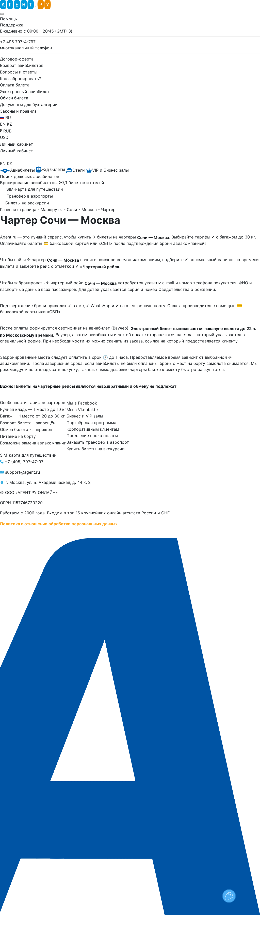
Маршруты (52, 209)
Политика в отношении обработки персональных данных (59, 523)
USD (4, 137)
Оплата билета (14, 84)
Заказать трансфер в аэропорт (98, 442)
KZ (9, 124)
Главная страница (19, 209)
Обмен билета (14, 97)
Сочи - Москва (82, 209)
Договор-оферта (17, 58)
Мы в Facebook (82, 403)
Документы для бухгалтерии (29, 104)
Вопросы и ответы (18, 71)
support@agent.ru (22, 472)
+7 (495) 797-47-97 (24, 461)
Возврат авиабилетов (21, 65)
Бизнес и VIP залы (85, 415)
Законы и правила (18, 110)
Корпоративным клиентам (93, 428)
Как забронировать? (20, 78)
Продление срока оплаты (92, 435)
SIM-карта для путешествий (28, 455)
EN (3, 124)
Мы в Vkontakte (82, 409)
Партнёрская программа (91, 422)
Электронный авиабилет (25, 91)
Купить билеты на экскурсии (96, 448)
